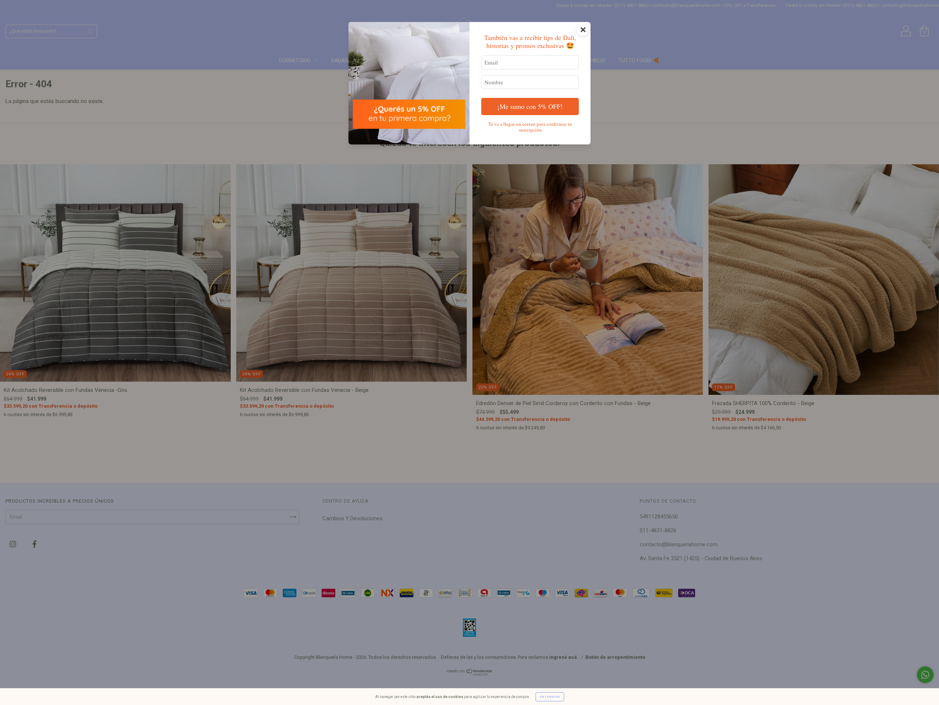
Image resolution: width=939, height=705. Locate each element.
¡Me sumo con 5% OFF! (530, 106)
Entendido (550, 696)
